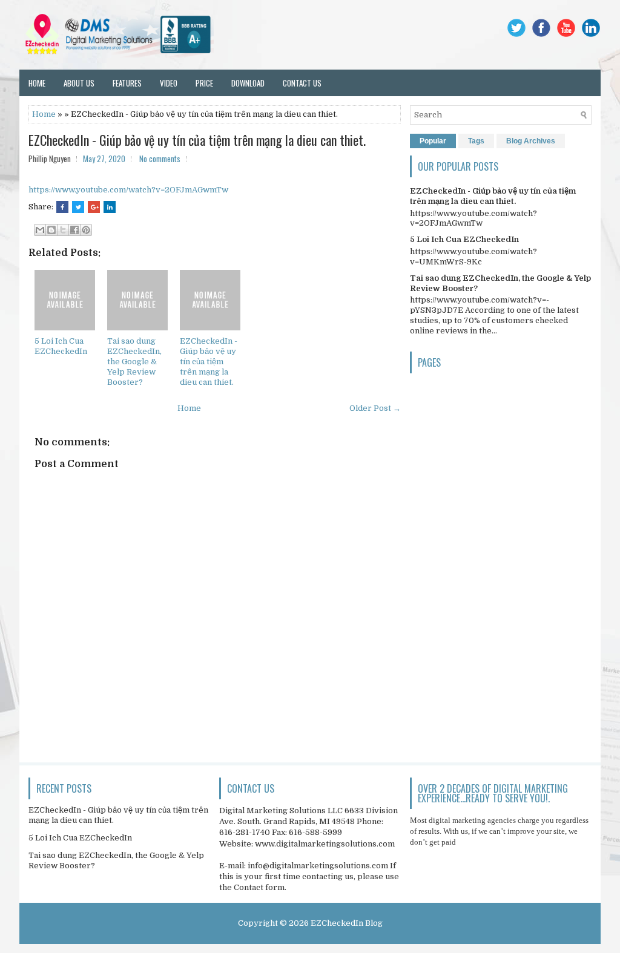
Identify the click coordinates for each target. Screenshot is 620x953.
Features (127, 83)
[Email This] (40, 230)
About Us (79, 83)
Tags (476, 141)
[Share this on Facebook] (62, 207)
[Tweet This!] (78, 207)
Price (204, 83)
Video (168, 83)
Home (36, 83)
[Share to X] (63, 230)
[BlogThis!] (51, 230)
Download (248, 83)
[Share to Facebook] (74, 230)
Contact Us (302, 83)
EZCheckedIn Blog (347, 923)
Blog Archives (530, 141)
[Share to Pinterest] (86, 230)
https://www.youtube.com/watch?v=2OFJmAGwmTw (128, 189)
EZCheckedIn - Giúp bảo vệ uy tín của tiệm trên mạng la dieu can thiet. (197, 140)
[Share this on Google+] (94, 207)
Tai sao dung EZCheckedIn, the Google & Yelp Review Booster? (134, 361)
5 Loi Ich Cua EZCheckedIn (61, 346)
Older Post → (375, 408)
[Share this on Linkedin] (110, 207)
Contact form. (260, 887)
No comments (159, 158)
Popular (433, 141)
